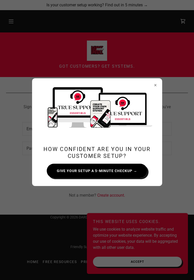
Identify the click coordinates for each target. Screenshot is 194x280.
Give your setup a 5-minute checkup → (97, 171)
